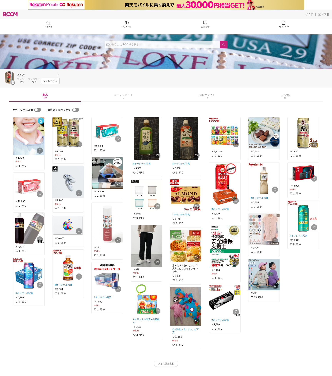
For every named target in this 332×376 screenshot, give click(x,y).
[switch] (37, 110)
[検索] (223, 44)
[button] (9, 77)
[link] (28, 136)
